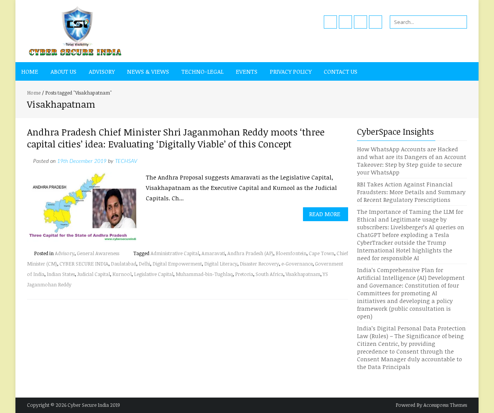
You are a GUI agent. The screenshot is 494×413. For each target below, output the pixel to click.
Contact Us (340, 71)
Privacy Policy (290, 71)
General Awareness (98, 253)
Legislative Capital (153, 274)
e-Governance (297, 263)
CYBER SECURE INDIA (83, 263)
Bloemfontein (291, 253)
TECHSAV (126, 161)
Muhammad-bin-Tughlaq (204, 274)
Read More (324, 214)
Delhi (144, 263)
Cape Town (321, 253)
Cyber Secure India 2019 (94, 404)
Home (29, 71)
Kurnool (122, 274)
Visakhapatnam (303, 274)
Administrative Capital (175, 253)
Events (246, 71)
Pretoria (244, 274)
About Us (63, 71)
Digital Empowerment (177, 263)
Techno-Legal (202, 71)
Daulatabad (123, 263)
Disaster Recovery (259, 263)
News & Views (148, 71)
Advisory (102, 71)
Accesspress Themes (445, 404)
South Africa (269, 274)
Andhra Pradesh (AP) (250, 253)
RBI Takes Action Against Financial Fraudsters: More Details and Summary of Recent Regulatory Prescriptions (411, 191)
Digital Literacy (220, 263)
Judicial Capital (93, 274)
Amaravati (213, 253)
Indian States (61, 274)
